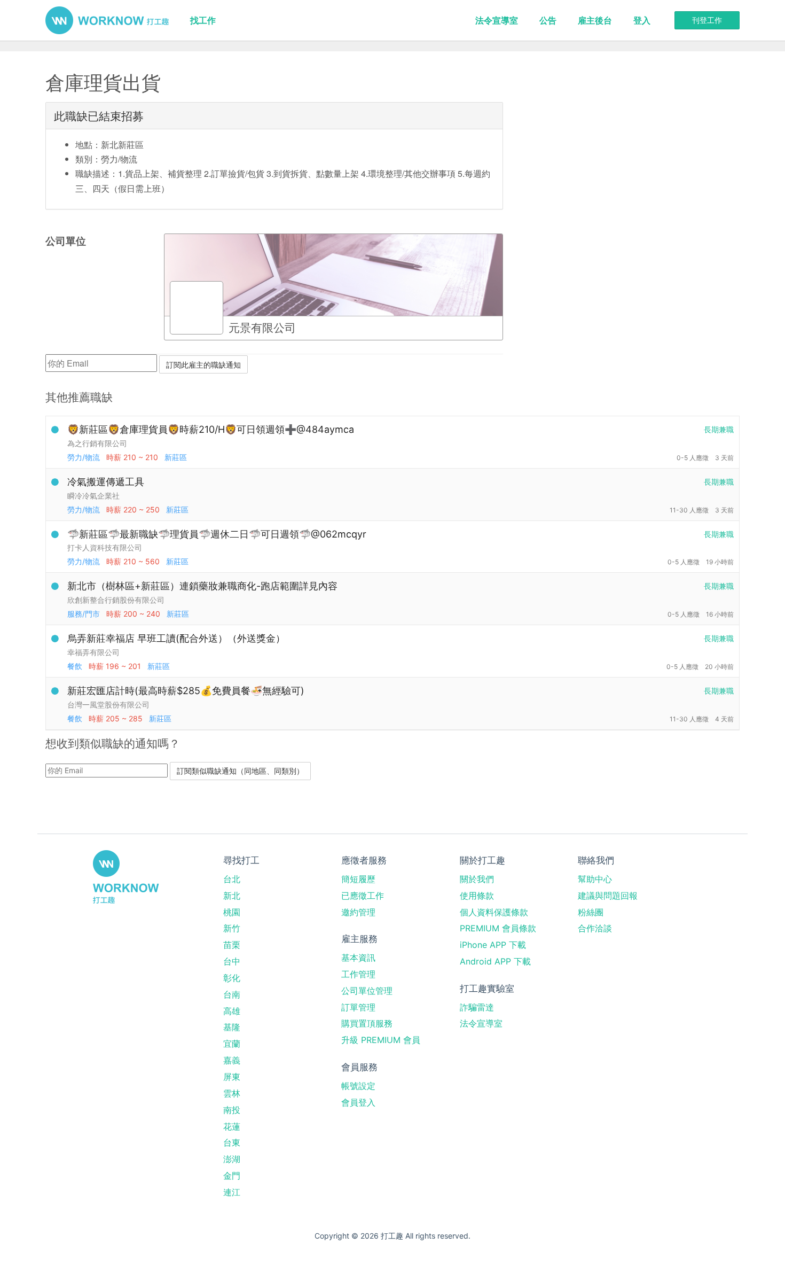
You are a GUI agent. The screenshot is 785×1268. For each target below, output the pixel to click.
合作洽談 (595, 928)
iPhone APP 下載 (493, 944)
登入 (641, 20)
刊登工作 (707, 20)
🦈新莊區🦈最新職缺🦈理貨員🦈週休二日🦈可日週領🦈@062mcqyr (216, 534)
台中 (231, 961)
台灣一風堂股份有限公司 (108, 704)
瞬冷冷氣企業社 (93, 495)
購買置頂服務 (366, 1023)
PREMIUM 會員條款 (498, 928)
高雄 (231, 1011)
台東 (231, 1142)
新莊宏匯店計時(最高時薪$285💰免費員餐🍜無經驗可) (185, 690)
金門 (231, 1175)
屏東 (231, 1076)
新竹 (231, 928)
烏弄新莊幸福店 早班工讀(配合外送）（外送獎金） (176, 638)
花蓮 (231, 1126)
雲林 (231, 1093)
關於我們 (477, 879)
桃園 (231, 912)
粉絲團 (590, 912)
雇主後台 (595, 20)
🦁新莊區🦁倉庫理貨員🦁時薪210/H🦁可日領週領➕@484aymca (210, 429)
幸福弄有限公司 (93, 652)
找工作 (203, 20)
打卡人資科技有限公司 (104, 547)
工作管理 (358, 974)
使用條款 (477, 895)
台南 (231, 994)
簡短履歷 (358, 879)
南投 (231, 1109)
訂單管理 (358, 1007)
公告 (547, 20)
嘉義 (231, 1060)
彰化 (231, 978)
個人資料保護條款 (494, 912)
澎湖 (231, 1159)
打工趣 (107, 20)
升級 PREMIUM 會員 (380, 1039)
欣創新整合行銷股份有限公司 (115, 599)
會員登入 (358, 1102)
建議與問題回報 (608, 895)
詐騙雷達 (477, 1007)
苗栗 (231, 944)
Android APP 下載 (495, 961)
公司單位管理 (366, 990)
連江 (231, 1192)
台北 (231, 879)
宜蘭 (231, 1043)
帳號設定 (358, 1085)
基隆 (231, 1027)
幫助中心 (595, 879)
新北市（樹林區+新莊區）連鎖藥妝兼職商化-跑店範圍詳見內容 (202, 586)
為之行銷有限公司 (97, 443)
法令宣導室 (496, 20)
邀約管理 (358, 912)
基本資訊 (358, 957)
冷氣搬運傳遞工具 (105, 481)
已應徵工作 (362, 895)
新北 (231, 895)
